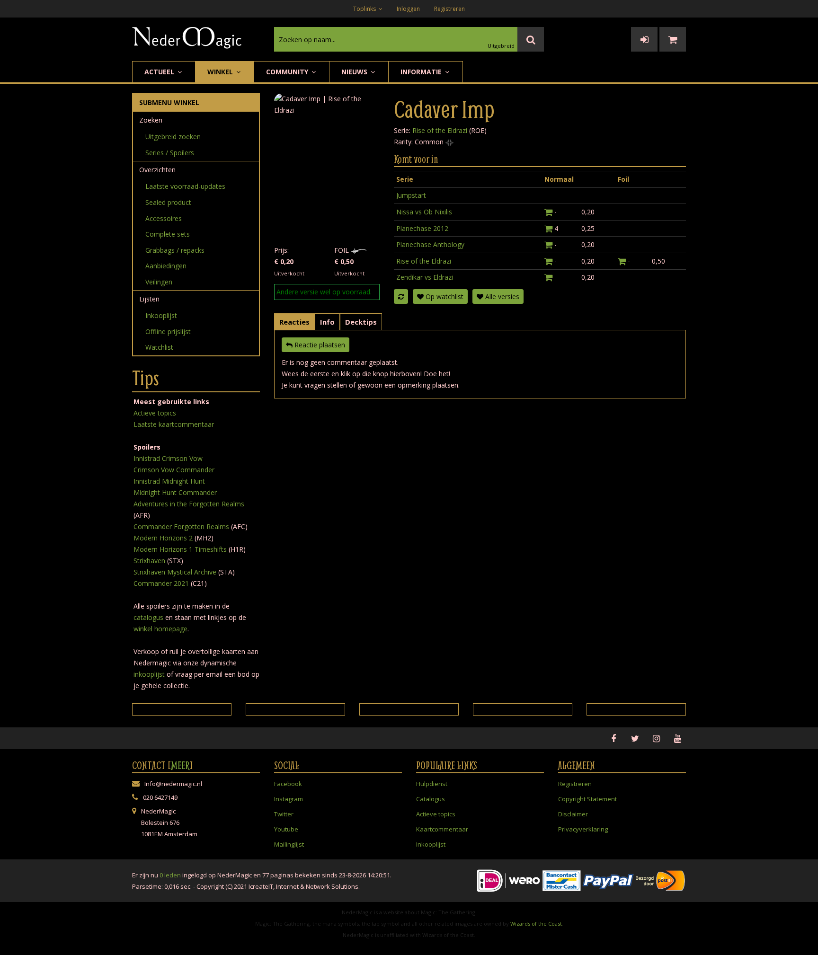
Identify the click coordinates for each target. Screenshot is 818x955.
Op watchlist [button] (443, 296)
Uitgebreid (501, 45)
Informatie (422, 71)
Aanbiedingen (166, 265)
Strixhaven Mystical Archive (174, 571)
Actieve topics (154, 412)
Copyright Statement (587, 799)
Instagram (288, 799)
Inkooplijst (161, 315)
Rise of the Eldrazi (439, 130)
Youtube (286, 829)
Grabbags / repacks (174, 250)
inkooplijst (149, 674)
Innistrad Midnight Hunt (169, 481)
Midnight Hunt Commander (175, 492)
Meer (180, 765)
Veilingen (158, 281)
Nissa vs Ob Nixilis (424, 211)
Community (288, 71)
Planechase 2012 (422, 228)
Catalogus (430, 799)
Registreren (449, 9)
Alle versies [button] (501, 296)
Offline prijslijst (168, 331)
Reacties (294, 322)
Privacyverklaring (583, 829)
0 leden (170, 875)
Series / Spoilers (169, 152)
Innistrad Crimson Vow (168, 458)
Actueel (160, 71)
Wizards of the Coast (536, 923)
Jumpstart (411, 195)
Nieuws (355, 71)
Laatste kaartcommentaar (173, 424)
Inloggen (408, 9)
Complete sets (167, 234)
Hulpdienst (431, 783)
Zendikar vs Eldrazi (424, 277)
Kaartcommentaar (442, 829)
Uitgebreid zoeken (173, 136)
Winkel (221, 71)
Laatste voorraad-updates (185, 186)
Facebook (288, 783)
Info (327, 322)
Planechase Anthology (430, 244)
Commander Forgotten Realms (181, 526)
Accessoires (163, 218)
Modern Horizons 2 (163, 537)
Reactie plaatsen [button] (319, 344)
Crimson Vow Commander (173, 469)
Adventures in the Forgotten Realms (188, 503)
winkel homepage (160, 628)
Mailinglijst (289, 844)
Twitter (283, 814)
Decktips (361, 322)
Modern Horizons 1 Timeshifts (180, 549)
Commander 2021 (161, 583)
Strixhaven (149, 560)
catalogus (148, 617)
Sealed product (168, 202)
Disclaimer (573, 814)
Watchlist (159, 347)
